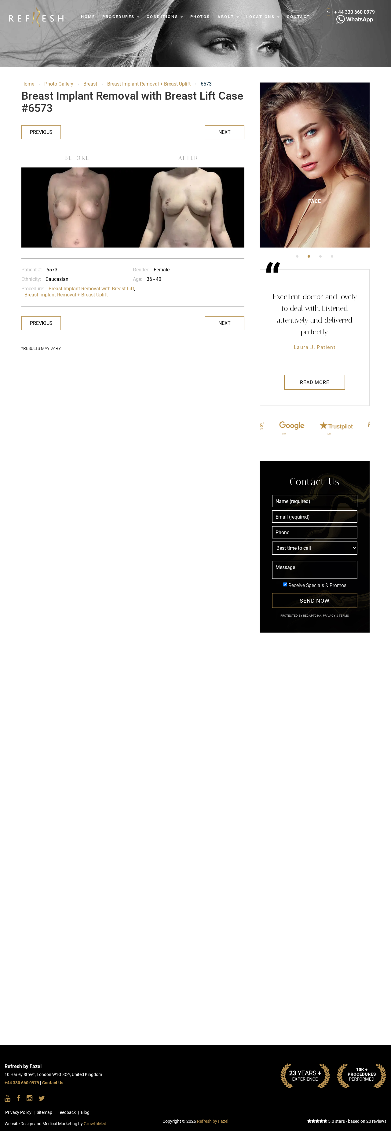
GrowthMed (95, 1123)
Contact (298, 16)
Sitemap (44, 1112)
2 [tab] (309, 256)
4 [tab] (332, 256)
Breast (90, 84)
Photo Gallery (58, 84)
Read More (314, 382)
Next (224, 132)
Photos (200, 16)
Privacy (329, 615)
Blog (85, 1112)
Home (88, 16)
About (226, 16)
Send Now (315, 600)
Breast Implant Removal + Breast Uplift (149, 84)
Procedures (119, 16)
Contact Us (52, 1082)
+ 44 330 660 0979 (354, 12)
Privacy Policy (18, 1112)
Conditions (163, 16)
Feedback (66, 1112)
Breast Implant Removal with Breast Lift (91, 289)
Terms (343, 615)
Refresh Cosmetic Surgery (36, 10)
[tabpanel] (315, 165)
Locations (261, 16)
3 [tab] (320, 256)
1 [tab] (297, 256)
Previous (41, 132)
